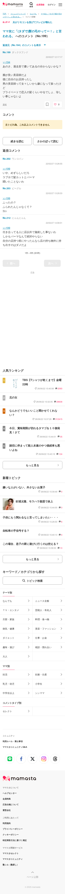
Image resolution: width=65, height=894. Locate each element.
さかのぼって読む (47, 141)
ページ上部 (32, 876)
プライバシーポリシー (13, 829)
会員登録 (40, 4)
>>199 (6, 169)
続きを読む (17, 141)
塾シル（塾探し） (11, 865)
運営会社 (7, 810)
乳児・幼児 (8, 683)
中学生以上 (8, 693)
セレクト (7, 711)
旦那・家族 (8, 619)
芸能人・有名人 (43, 610)
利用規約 (7, 823)
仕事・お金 (41, 637)
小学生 (38, 683)
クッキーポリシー (11, 834)
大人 (5, 656)
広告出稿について (11, 804)
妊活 (5, 674)
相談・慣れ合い (43, 647)
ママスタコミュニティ (13, 859)
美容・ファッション (45, 628)
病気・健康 (8, 628)
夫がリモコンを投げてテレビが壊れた (32, 22)
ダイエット (8, 637)
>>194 (6, 62)
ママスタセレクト (11, 853)
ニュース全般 (42, 600)
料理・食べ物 (42, 619)
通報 (5, 104)
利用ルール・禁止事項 (13, 741)
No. (6, 52)
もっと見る (32, 465)
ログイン (52, 4)
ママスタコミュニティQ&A (15, 747)
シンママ (39, 693)
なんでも (7, 600)
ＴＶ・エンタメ (11, 610)
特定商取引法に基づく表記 (15, 840)
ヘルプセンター (10, 793)
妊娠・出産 (41, 674)
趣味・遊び (8, 647)
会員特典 (7, 799)
